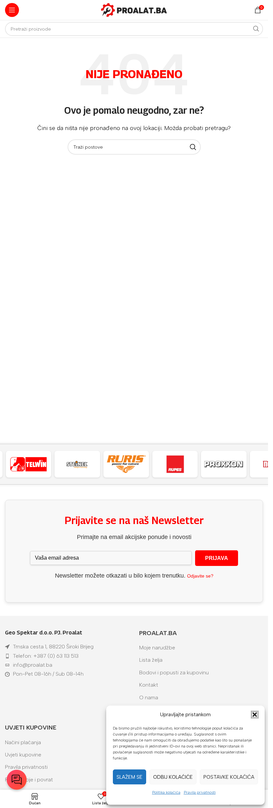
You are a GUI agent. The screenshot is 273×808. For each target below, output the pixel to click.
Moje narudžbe (157, 647)
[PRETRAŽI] (256, 29)
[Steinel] (77, 464)
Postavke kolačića (228, 777)
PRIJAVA (216, 558)
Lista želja (150, 660)
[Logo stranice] (134, 9)
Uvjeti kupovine (23, 754)
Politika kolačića (166, 792)
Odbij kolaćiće (173, 777)
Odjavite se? (200, 576)
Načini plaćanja (23, 742)
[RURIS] (126, 464)
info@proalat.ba (32, 665)
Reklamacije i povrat (29, 779)
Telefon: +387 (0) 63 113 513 (46, 656)
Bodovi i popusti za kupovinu (174, 672)
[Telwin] (28, 464)
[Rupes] (174, 464)
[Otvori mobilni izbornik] (12, 10)
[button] (254, 714)
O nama (148, 697)
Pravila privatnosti (200, 792)
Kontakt (148, 685)
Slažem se (129, 777)
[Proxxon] (223, 464)
